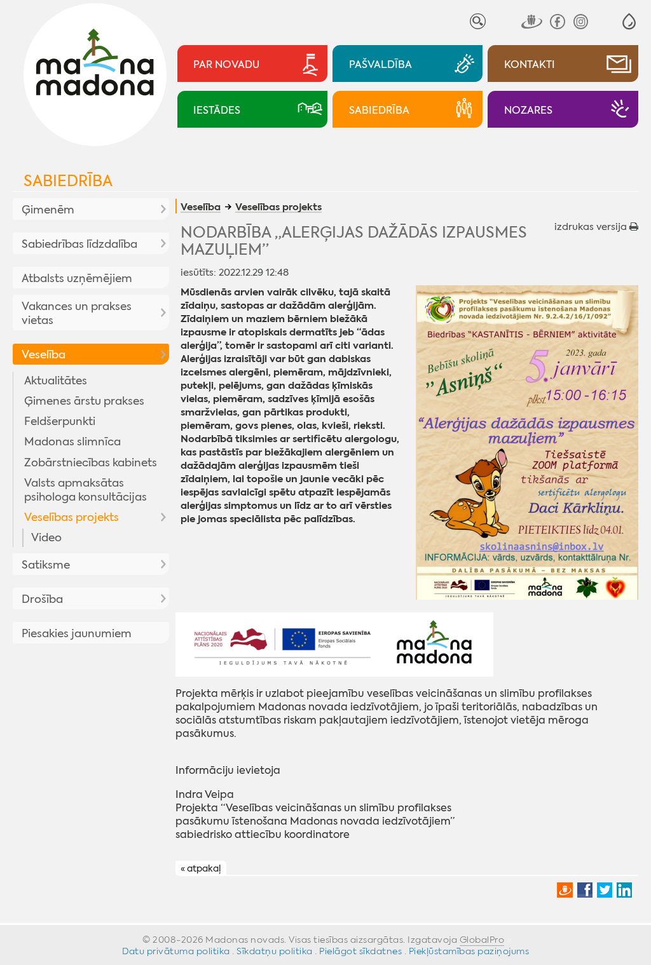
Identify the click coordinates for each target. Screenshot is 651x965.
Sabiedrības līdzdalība (79, 244)
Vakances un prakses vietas (77, 313)
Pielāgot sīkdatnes (360, 951)
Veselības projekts (71, 517)
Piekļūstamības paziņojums (469, 951)
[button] (629, 21)
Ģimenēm (48, 210)
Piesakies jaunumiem (77, 633)
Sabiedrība (68, 181)
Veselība (43, 354)
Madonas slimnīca (72, 442)
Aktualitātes (55, 381)
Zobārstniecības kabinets (90, 462)
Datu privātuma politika (176, 951)
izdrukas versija (591, 226)
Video (46, 537)
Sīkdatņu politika (274, 951)
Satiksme (46, 565)
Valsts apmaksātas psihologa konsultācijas (85, 490)
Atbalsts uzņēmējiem (77, 278)
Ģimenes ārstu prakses (84, 401)
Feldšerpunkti (59, 421)
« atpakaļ (201, 868)
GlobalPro (482, 939)
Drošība (42, 599)
